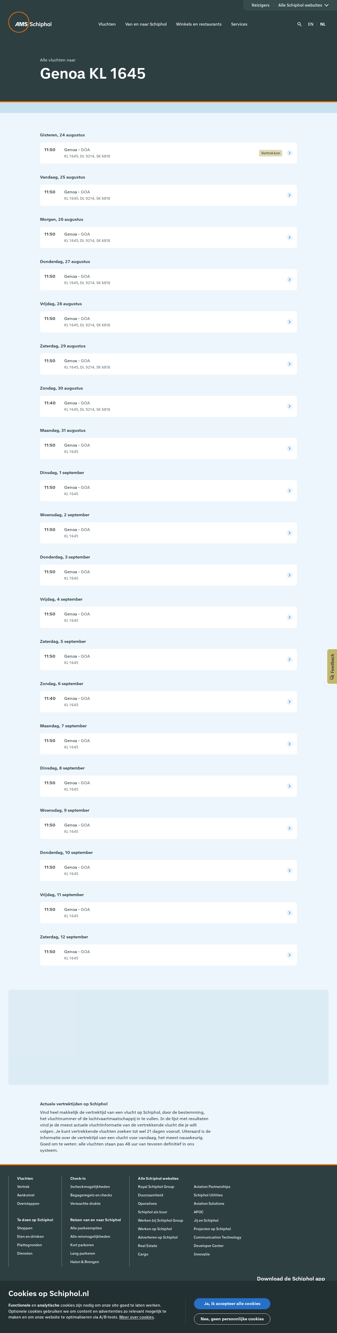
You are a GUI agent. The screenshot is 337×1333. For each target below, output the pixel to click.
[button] (332, 666)
